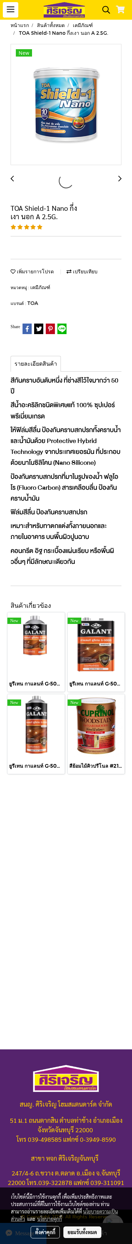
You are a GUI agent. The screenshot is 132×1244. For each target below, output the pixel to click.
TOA (32, 303)
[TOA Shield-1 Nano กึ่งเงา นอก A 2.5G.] (66, 104)
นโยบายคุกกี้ (49, 1219)
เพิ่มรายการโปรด (34, 271)
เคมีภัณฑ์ (40, 287)
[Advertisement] (66, 854)
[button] (104, 10)
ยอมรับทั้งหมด (82, 1232)
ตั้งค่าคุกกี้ (45, 1232)
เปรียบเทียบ (84, 271)
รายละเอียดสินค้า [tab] (35, 364)
